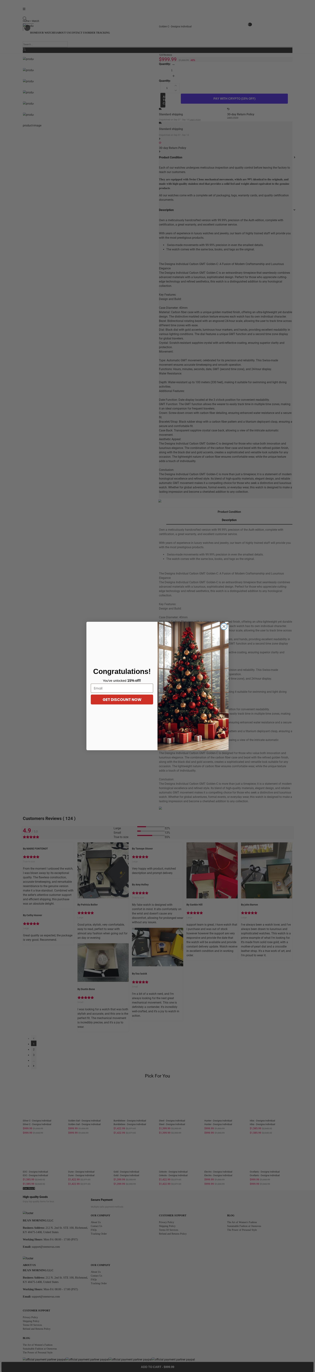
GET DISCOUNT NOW (122, 699)
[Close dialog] (224, 626)
